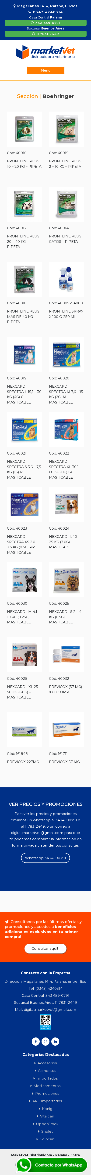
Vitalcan (47, 1116)
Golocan (47, 1139)
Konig (47, 1108)
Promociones (47, 1093)
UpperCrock (47, 1124)
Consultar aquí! (45, 948)
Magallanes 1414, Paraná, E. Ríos (47, 6)
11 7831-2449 (48, 34)
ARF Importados (47, 1101)
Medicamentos (47, 1086)
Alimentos (47, 1070)
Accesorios (47, 1063)
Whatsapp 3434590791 (45, 858)
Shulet (47, 1131)
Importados (47, 1078)
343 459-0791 (47, 23)
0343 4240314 (48, 12)
